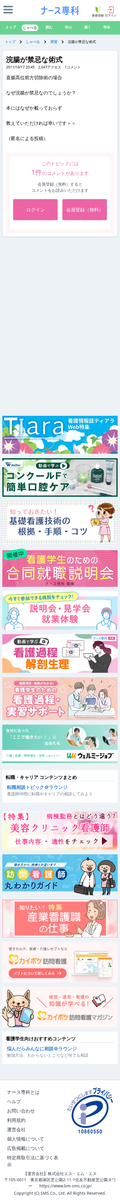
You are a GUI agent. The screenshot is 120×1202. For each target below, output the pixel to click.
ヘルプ (14, 1101)
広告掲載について (25, 1148)
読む (49, 27)
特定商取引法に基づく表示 (32, 1161)
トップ (11, 27)
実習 (53, 41)
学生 (106, 27)
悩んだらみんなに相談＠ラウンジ (42, 1048)
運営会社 (16, 1129)
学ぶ (68, 27)
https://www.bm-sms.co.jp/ (65, 1186)
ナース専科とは (23, 1092)
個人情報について (25, 1139)
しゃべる (30, 27)
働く (87, 27)
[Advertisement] (60, 280)
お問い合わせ (21, 1111)
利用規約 (16, 1120)
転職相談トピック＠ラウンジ (37, 787)
